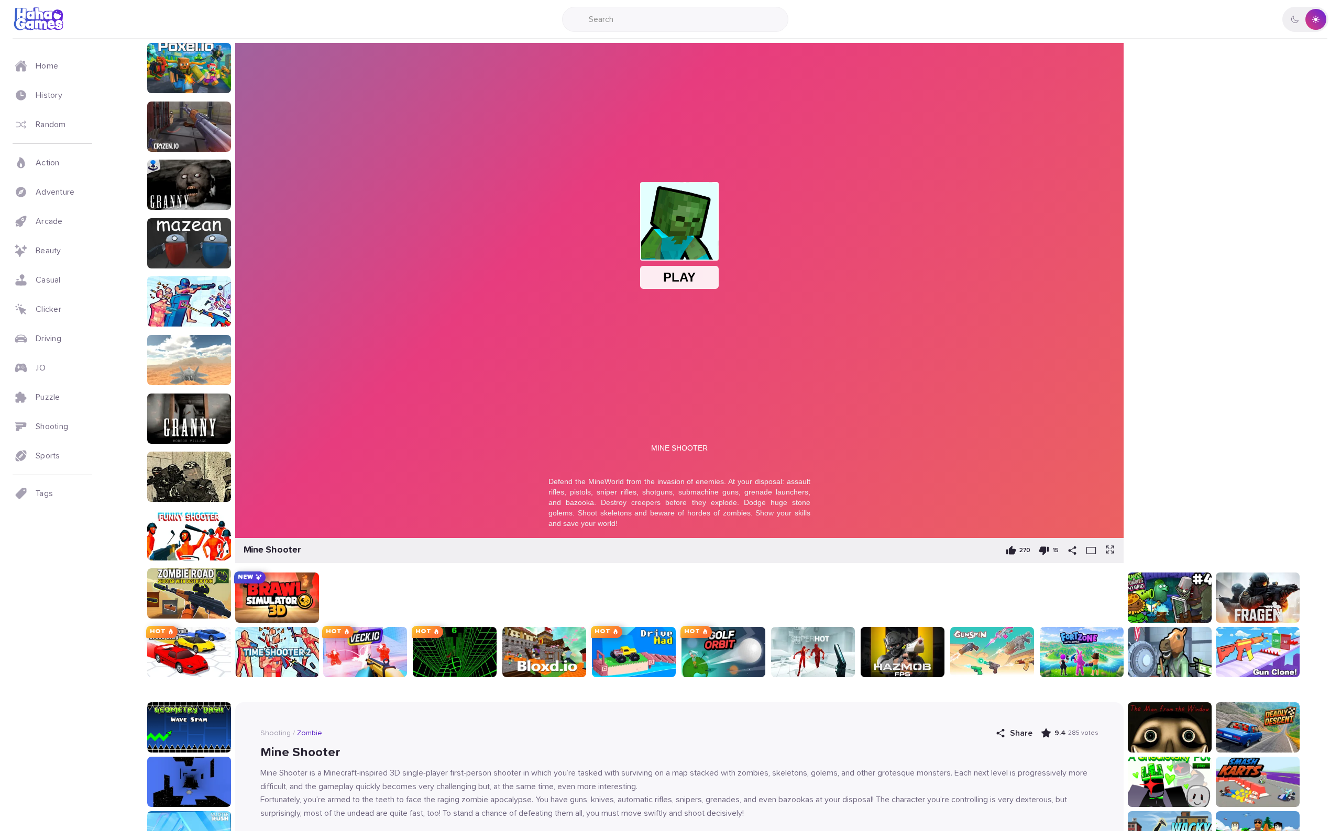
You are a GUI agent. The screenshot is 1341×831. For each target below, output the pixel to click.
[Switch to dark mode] (1305, 19)
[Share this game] (1072, 550)
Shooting (275, 733)
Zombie (309, 733)
